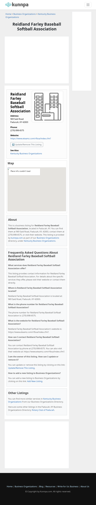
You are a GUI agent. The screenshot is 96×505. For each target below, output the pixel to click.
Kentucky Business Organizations (26, 153)
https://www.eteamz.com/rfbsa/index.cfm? (30, 138)
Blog (41, 486)
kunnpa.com (17, 237)
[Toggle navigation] (88, 4)
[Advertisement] (37, 59)
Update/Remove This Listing (21, 368)
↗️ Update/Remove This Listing (27, 144)
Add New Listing (34, 381)
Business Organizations (24, 14)
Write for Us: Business (68, 486)
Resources (50, 486)
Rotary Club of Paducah (43, 410)
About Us (84, 486)
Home (8, 14)
